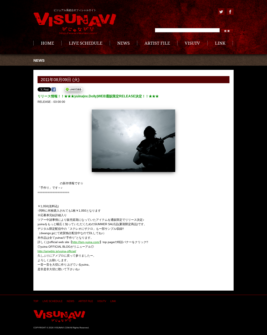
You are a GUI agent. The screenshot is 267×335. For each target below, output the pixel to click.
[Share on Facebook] (54, 89)
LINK (220, 43)
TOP (35, 301)
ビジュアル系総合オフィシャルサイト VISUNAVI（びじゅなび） (74, 24)
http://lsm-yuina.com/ (86, 242)
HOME (47, 43)
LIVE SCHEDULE (85, 43)
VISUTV (192, 43)
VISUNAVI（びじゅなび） (59, 316)
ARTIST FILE (157, 43)
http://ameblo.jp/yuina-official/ (57, 251)
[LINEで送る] (73, 89)
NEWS (123, 43)
